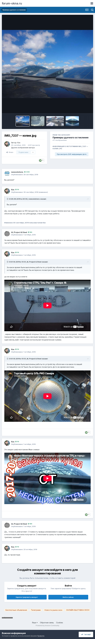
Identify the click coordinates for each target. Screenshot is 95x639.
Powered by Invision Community (47, 625)
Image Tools (83, 109)
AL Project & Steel (19, 232)
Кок (18, 143)
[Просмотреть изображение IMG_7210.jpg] (72, 121)
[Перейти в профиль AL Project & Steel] (7, 233)
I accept (87, 634)
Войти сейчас (68, 597)
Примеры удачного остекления (70, 137)
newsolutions (17, 172)
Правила (40, 636)
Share (10, 152)
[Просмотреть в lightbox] (47, 64)
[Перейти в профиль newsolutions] (7, 173)
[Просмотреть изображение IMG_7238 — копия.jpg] (55, 121)
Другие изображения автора (23, 148)
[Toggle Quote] (8, 199)
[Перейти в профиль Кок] (7, 144)
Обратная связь (47, 623)
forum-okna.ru (12, 3)
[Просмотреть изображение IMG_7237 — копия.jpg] (22, 121)
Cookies (59, 623)
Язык (34, 623)
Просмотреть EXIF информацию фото (71, 154)
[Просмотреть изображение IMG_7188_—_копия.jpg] (37, 121)
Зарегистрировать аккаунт (27, 597)
